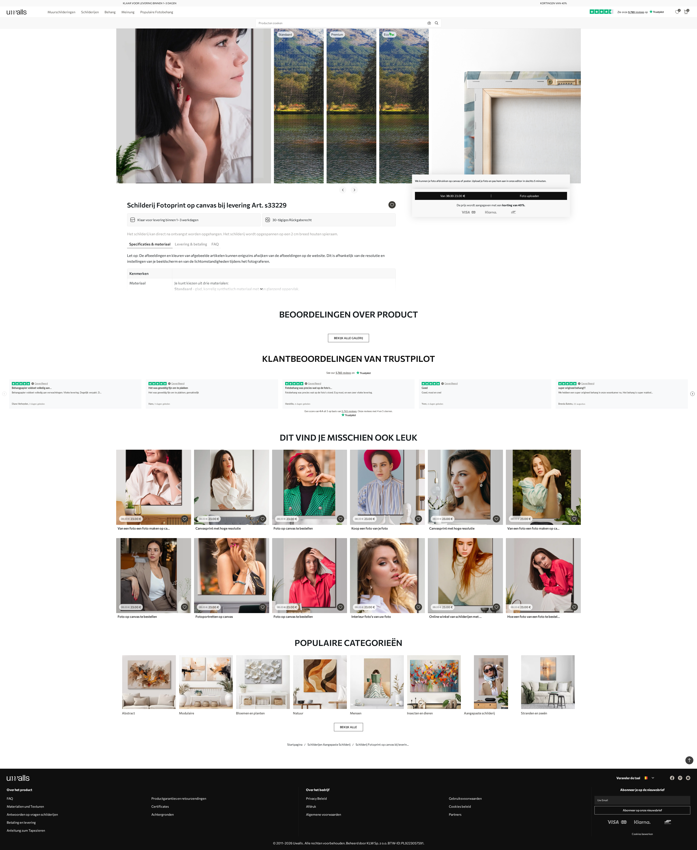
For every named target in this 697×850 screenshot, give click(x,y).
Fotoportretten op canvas (214, 617)
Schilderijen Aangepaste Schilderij (328, 744)
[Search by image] (429, 23)
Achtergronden (162, 814)
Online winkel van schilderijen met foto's (455, 617)
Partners (455, 814)
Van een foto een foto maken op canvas (144, 528)
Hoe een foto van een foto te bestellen (533, 617)
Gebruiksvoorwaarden (465, 798)
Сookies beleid (460, 806)
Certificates (160, 806)
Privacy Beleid (316, 798)
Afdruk (311, 806)
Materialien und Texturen (25, 806)
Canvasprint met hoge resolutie (218, 528)
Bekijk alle (348, 727)
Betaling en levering (21, 822)
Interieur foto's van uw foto (371, 617)
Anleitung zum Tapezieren (26, 830)
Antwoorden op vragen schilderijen (32, 814)
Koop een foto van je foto (369, 528)
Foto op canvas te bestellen (293, 528)
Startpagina (294, 744)
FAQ (10, 798)
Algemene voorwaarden (323, 814)
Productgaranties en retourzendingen (178, 798)
